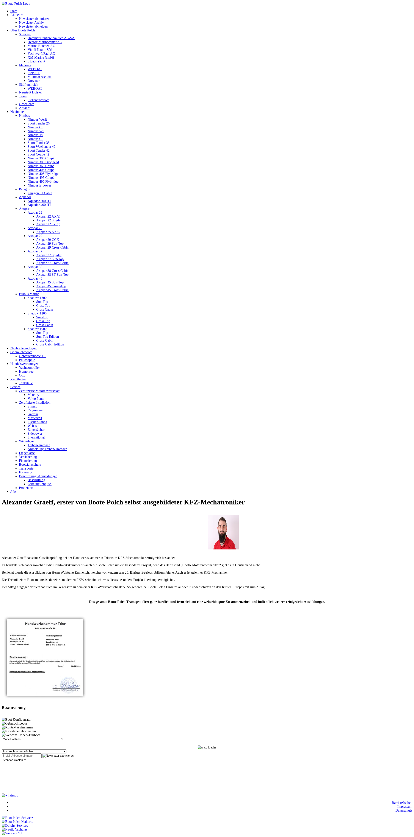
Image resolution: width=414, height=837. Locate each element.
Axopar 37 (35, 251)
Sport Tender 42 (39, 150)
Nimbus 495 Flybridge (43, 181)
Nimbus (24, 115)
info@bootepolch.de (27, 779)
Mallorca (25, 65)
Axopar (24, 208)
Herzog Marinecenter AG (45, 42)
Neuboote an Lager (23, 348)
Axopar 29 (35, 236)
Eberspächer (36, 429)
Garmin (33, 414)
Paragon (24, 189)
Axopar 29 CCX (47, 239)
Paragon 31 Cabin (40, 193)
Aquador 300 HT (39, 201)
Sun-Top (42, 301)
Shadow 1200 (37, 313)
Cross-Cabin (44, 340)
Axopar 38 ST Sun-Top (52, 274)
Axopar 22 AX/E (48, 216)
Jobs (13, 491)
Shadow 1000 (37, 329)
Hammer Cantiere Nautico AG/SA (51, 38)
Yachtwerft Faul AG (41, 53)
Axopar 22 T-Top (48, 224)
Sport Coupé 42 (38, 154)
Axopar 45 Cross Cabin (52, 290)
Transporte (26, 468)
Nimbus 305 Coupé (41, 158)
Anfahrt (24, 108)
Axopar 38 (35, 267)
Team (23, 96)
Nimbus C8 (35, 127)
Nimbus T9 (35, 135)
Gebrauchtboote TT (32, 356)
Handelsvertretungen (24, 364)
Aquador (25, 197)
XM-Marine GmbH (41, 57)
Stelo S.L (34, 73)
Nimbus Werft (37, 119)
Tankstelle (26, 383)
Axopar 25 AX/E (48, 232)
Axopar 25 (35, 228)
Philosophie (27, 360)
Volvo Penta (36, 398)
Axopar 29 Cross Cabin (52, 247)
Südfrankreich (28, 84)
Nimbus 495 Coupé (41, 177)
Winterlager (27, 441)
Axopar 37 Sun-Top (50, 259)
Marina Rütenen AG (41, 46)
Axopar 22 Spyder (48, 220)
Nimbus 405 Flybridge (43, 174)
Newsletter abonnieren (34, 18)
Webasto (33, 426)
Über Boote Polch (22, 30)
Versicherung (28, 457)
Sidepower (35, 433)
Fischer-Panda (37, 422)
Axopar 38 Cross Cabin (52, 270)
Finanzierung (28, 460)
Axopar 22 (35, 212)
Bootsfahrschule (30, 464)
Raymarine (35, 410)
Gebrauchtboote (21, 352)
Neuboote (17, 112)
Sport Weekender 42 (41, 146)
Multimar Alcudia (40, 77)
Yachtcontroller (29, 367)
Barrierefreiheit (402, 802)
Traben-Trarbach (39, 445)
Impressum (404, 806)
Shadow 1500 (37, 298)
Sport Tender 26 (39, 123)
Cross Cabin (44, 309)
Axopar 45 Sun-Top (50, 282)
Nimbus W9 (36, 131)
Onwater (33, 80)
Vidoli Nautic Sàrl (40, 49)
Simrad (32, 406)
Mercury (33, 395)
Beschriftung (36, 480)
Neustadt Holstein (31, 92)
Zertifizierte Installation (34, 402)
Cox (22, 375)
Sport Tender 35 (39, 143)
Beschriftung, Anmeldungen (38, 476)
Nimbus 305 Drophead (43, 162)
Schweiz (25, 34)
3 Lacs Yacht (36, 61)
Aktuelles (16, 15)
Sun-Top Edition (47, 336)
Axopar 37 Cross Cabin (52, 263)
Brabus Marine (29, 294)
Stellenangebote (38, 100)
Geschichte (26, 104)
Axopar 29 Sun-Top (50, 243)
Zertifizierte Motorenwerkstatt (39, 391)
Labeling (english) (40, 484)
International (36, 437)
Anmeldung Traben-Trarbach (47, 449)
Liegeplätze (27, 453)
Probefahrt (26, 488)
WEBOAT (35, 69)
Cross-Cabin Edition (50, 344)
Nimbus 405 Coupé (41, 170)
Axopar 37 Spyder (48, 255)
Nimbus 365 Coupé (41, 166)
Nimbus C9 (35, 139)
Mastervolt (35, 418)
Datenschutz (403, 810)
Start (13, 11)
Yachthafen (18, 379)
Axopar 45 (35, 278)
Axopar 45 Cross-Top (51, 286)
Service (15, 387)
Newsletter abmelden (33, 26)
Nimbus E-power (39, 185)
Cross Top (43, 305)
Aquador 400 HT (39, 205)
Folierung (25, 472)
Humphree (26, 371)
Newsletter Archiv (31, 22)
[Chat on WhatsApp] (10, 795)
